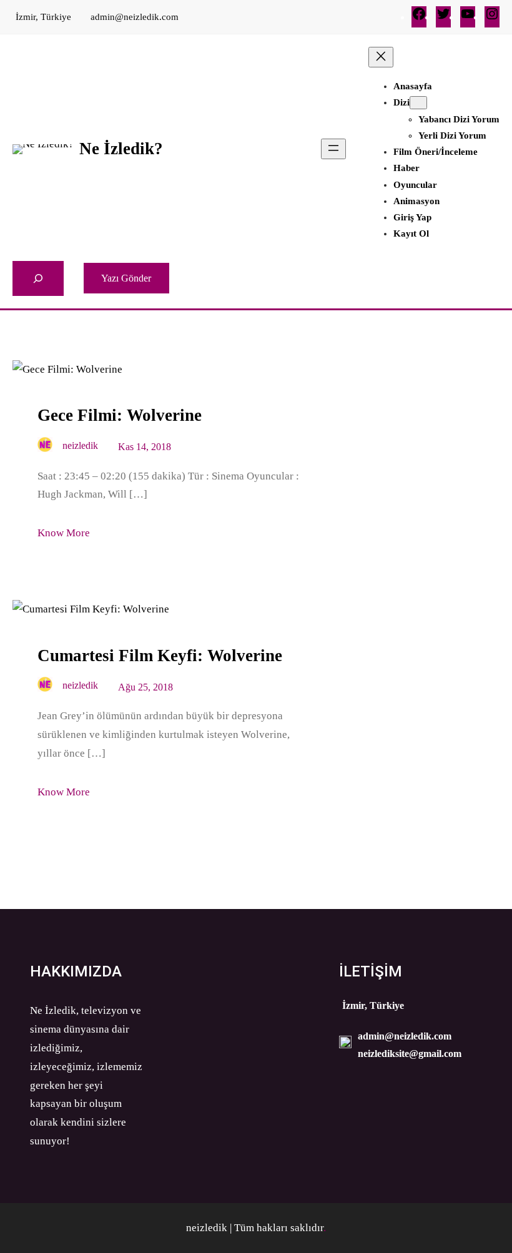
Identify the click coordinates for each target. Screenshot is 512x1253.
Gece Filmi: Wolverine (119, 415)
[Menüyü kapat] (380, 57)
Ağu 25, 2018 (145, 687)
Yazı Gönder (126, 278)
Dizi (401, 102)
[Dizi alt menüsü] (418, 102)
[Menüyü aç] (333, 149)
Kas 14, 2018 (144, 446)
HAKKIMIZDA (76, 971)
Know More (63, 533)
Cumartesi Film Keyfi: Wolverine (159, 655)
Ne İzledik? (121, 148)
